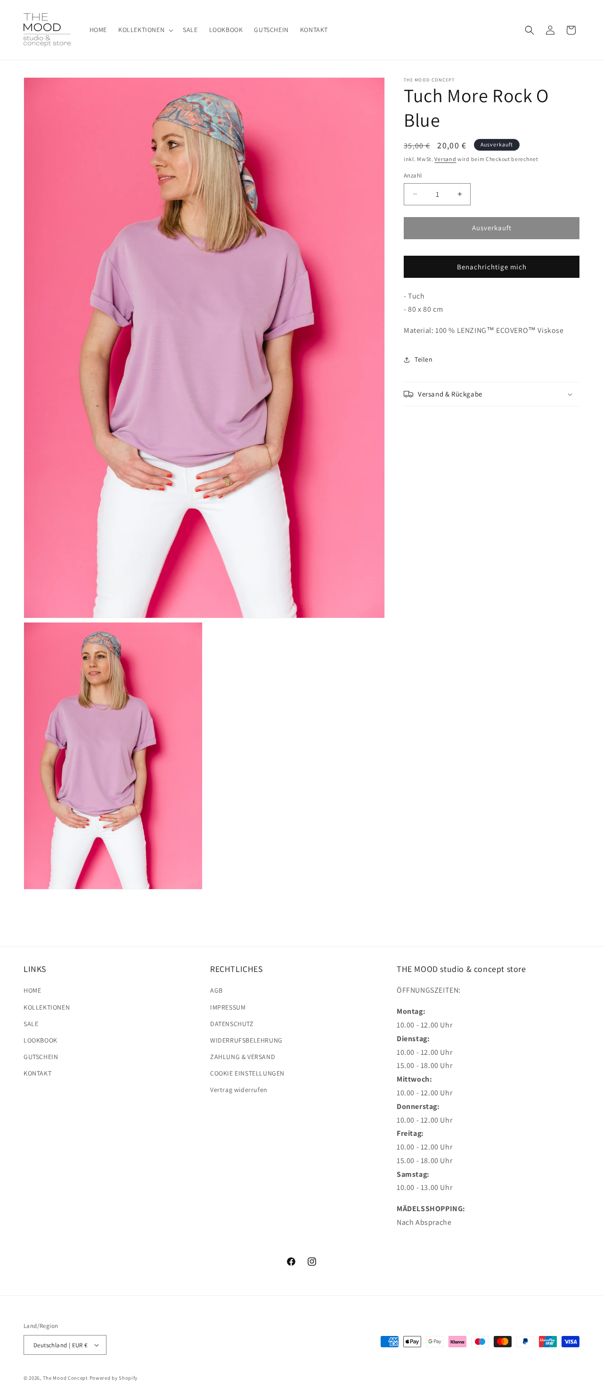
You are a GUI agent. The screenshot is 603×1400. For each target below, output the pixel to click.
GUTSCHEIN (41, 1056)
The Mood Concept (65, 1378)
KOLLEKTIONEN (47, 1007)
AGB (216, 990)
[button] (145, 30)
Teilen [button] (424, 360)
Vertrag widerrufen (239, 1089)
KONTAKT (37, 1073)
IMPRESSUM (227, 1007)
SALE (31, 1024)
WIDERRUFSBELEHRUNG (246, 1040)
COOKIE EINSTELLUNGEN (247, 1073)
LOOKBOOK (40, 1040)
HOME (32, 990)
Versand (445, 158)
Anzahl (413, 175)
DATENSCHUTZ (232, 1024)
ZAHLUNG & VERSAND (242, 1056)
